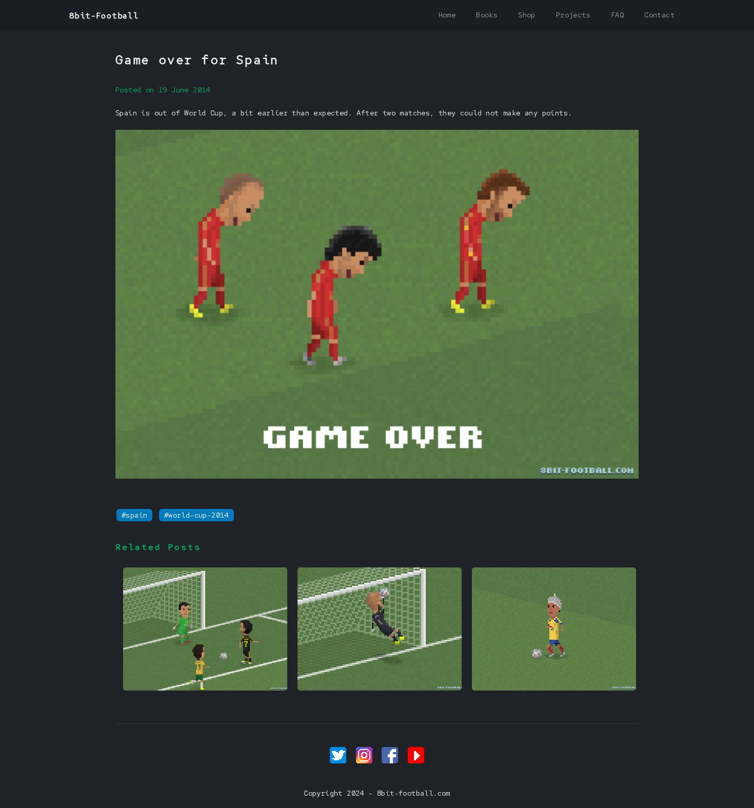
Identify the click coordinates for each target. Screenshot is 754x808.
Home (447, 14)
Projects (573, 14)
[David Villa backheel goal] (205, 688)
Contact (659, 14)
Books (487, 14)
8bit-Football (103, 15)
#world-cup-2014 (196, 515)
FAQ (617, 14)
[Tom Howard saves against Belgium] (379, 688)
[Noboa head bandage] (554, 688)
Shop (526, 14)
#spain (134, 515)
